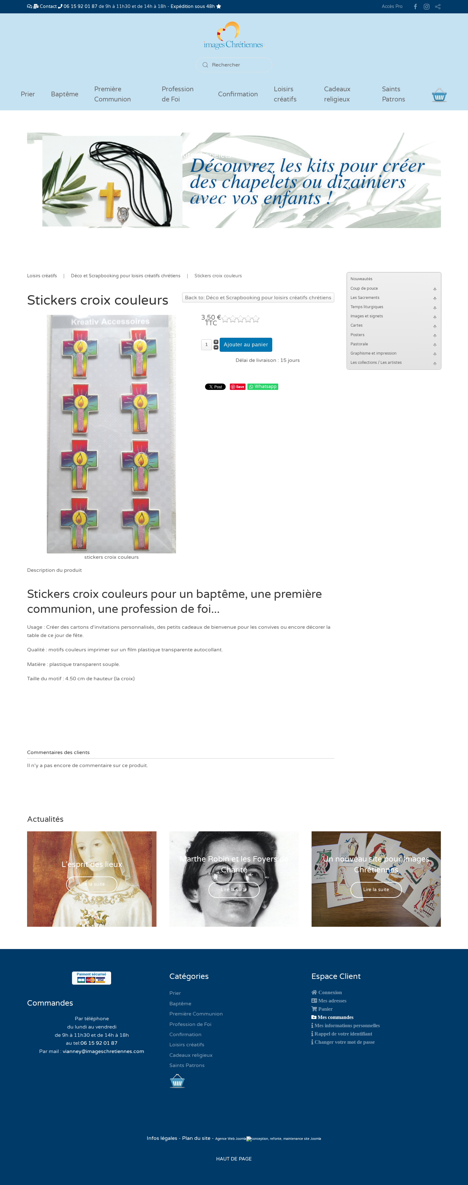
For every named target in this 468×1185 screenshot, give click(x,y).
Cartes (357, 325)
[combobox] (234, 65)
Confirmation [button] (238, 94)
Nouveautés (361, 279)
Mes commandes (335, 1017)
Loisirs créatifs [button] (285, 94)
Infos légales (163, 1138)
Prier (28, 94)
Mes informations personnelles (347, 1025)
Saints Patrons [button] (393, 94)
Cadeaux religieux (191, 1055)
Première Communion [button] (112, 94)
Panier (325, 1008)
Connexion (330, 992)
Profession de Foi (190, 1024)
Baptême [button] (64, 94)
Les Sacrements (365, 297)
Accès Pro (392, 6)
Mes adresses (332, 1000)
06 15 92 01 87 (79, 6)
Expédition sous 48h (193, 6)
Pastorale (359, 344)
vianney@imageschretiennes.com (103, 1051)
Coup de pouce (364, 288)
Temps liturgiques (367, 307)
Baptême (180, 1004)
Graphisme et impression (373, 353)
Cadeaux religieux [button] (337, 94)
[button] (436, 288)
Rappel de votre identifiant (343, 1033)
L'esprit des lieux (91, 864)
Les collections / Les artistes (376, 362)
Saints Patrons (187, 1065)
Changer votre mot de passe (345, 1041)
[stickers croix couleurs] (111, 434)
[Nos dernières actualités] (29, 6)
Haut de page (234, 1159)
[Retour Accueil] (234, 35)
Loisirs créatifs (186, 1045)
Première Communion (196, 1014)
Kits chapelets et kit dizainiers (234, 155)
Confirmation (185, 1034)
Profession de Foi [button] (178, 94)
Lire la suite (206, 196)
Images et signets (367, 316)
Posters (358, 335)
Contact (48, 6)
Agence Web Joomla (230, 1139)
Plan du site (196, 1138)
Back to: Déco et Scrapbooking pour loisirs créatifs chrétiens (258, 298)
